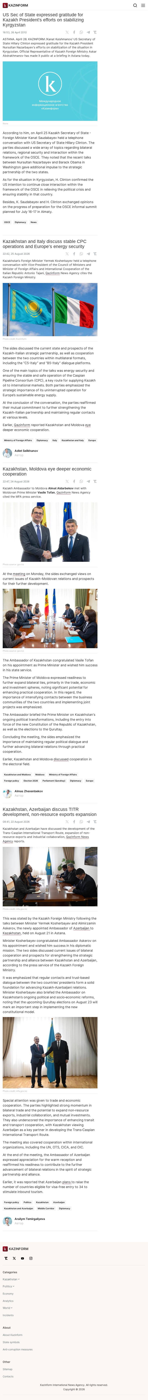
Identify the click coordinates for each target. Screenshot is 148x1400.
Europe (92, 440)
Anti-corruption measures (17, 1349)
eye (88, 425)
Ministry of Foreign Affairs (18, 440)
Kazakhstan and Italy (73, 440)
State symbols (11, 1342)
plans (66, 1182)
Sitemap (7, 1369)
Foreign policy (11, 780)
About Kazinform (12, 1334)
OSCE (7, 222)
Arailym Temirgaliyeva (30, 1218)
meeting (19, 574)
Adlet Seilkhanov (26, 450)
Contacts (8, 1376)
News (34, 222)
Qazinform (52, 273)
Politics (27, 1202)
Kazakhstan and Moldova (17, 774)
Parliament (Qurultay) (54, 780)
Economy (8, 1293)
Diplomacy (20, 222)
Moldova (39, 774)
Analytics (8, 1300)
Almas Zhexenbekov (29, 791)
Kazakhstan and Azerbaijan (18, 1208)
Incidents (8, 1315)
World (6, 1308)
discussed (61, 759)
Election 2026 (31, 780)
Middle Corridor (46, 1208)
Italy (55, 440)
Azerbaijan (81, 928)
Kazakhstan (12, 933)
